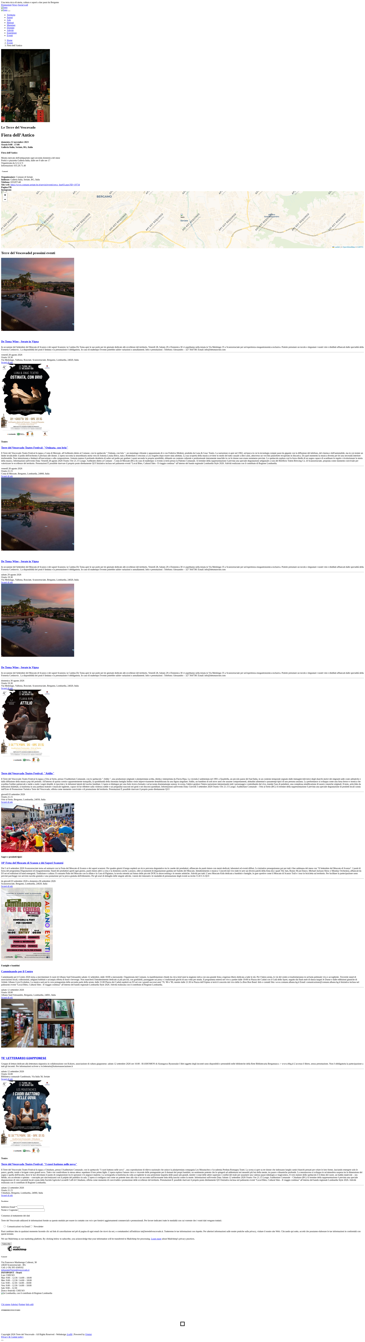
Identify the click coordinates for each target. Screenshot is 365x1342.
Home (9, 40)
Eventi (10, 35)
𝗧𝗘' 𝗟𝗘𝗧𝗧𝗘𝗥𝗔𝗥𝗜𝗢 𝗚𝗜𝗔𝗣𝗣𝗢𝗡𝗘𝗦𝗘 (23, 1058)
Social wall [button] (23, 5)
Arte (9, 20)
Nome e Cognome (9, 1210)
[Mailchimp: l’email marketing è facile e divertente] (17, 1251)
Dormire (10, 28)
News (14, 5)
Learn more (156, 1239)
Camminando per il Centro (17, 971)
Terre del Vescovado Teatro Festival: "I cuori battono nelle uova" (39, 1164)
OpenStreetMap (349, 247)
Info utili (30, 1304)
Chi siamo (5, 1304)
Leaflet (337, 247)
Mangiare (11, 25)
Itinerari (10, 22)
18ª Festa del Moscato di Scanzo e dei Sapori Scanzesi (32, 862)
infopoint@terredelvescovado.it (15, 1270)
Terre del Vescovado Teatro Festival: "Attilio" (27, 773)
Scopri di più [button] (7, 362)
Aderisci (14, 1304)
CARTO (360, 247)
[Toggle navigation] (9, 10)
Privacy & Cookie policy (12, 1337)
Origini (88, 1334)
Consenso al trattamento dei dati (15, 1215)
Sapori (10, 17)
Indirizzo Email (9, 1207)
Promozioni (6, 5)
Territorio (11, 15)
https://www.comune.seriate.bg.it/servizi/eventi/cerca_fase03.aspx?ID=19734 (45, 184)
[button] (182, 217)
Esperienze (12, 33)
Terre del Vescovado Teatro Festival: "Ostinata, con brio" (34, 447)
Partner (22, 1304)
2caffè (69, 1334)
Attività (10, 30)
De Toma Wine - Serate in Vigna (20, 341)
